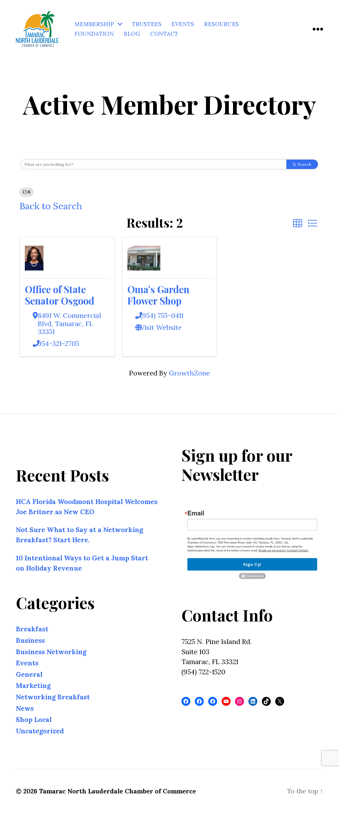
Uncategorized (40, 731)
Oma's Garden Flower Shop (158, 295)
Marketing (33, 685)
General (29, 674)
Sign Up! (252, 564)
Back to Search (50, 206)
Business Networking (51, 651)
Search (304, 164)
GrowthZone (189, 373)
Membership (94, 24)
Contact (164, 34)
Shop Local (34, 719)
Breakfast (32, 629)
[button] (298, 223)
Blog (132, 34)
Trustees (147, 24)
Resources (221, 24)
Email (195, 513)
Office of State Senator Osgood (59, 295)
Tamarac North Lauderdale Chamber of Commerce (117, 791)
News (25, 708)
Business (30, 640)
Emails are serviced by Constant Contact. (284, 550)
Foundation (94, 34)
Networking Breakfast (53, 697)
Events (182, 24)
